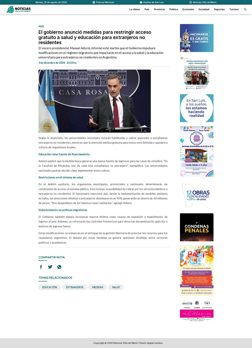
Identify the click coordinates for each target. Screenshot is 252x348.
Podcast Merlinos (105, 2)
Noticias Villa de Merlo (204, 2)
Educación (49, 287)
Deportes (219, 9)
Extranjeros (74, 287)
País (147, 9)
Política (173, 9)
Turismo (234, 9)
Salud (116, 287)
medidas (97, 287)
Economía (188, 9)
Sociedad (203, 9)
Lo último (135, 9)
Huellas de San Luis (153, 2)
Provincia (159, 9)
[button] (245, 9)
